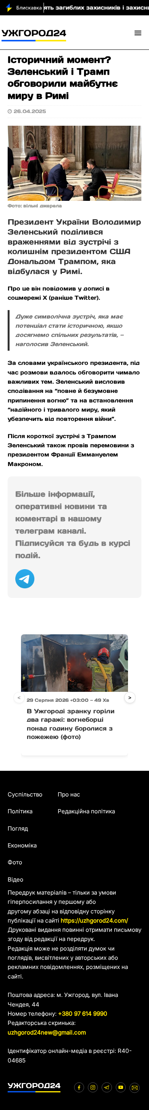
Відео (15, 879)
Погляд (18, 828)
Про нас (69, 794)
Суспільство (25, 794)
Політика (20, 811)
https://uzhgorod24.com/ (94, 920)
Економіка (22, 845)
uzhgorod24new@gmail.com (47, 1032)
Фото (15, 862)
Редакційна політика (86, 811)
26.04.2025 (30, 111)
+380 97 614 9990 (82, 1013)
